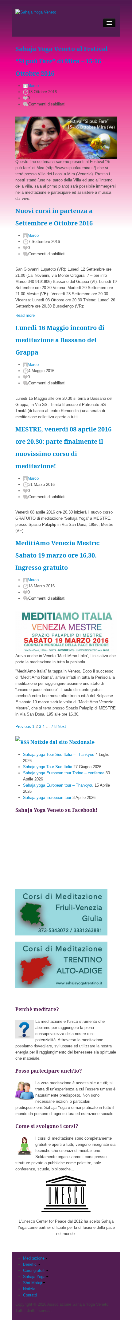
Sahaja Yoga (34, 1276)
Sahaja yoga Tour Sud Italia (47, 766)
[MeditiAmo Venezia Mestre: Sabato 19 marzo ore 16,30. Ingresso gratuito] (66, 631)
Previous (23, 726)
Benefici (30, 1264)
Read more (25, 315)
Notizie (29, 1289)
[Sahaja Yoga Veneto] (35, 12)
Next (62, 726)
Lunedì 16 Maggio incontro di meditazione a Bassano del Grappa (59, 340)
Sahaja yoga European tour (47, 797)
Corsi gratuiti (34, 1270)
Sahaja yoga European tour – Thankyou (58, 785)
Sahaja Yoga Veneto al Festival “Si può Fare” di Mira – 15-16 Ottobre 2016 (61, 61)
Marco (33, 85)
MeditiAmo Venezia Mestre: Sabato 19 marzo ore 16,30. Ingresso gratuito (57, 555)
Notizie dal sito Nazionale (62, 742)
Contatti (30, 1295)
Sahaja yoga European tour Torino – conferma (63, 773)
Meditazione (34, 1258)
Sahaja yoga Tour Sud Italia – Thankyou (58, 754)
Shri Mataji (32, 1282)
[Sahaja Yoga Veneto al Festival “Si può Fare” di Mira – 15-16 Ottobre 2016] (66, 137)
